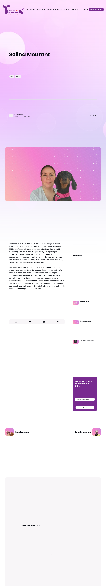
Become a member (96, 9)
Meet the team (57, 9)
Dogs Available (30, 9)
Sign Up (84, 407)
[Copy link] (58, 321)
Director (18, 76)
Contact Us (74, 9)
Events (44, 9)
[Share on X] (89, 115)
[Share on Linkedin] (95, 115)
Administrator (19, 114)
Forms (38, 9)
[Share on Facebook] (92, 115)
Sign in (86, 9)
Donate (49, 9)
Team (11, 76)
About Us (66, 9)
